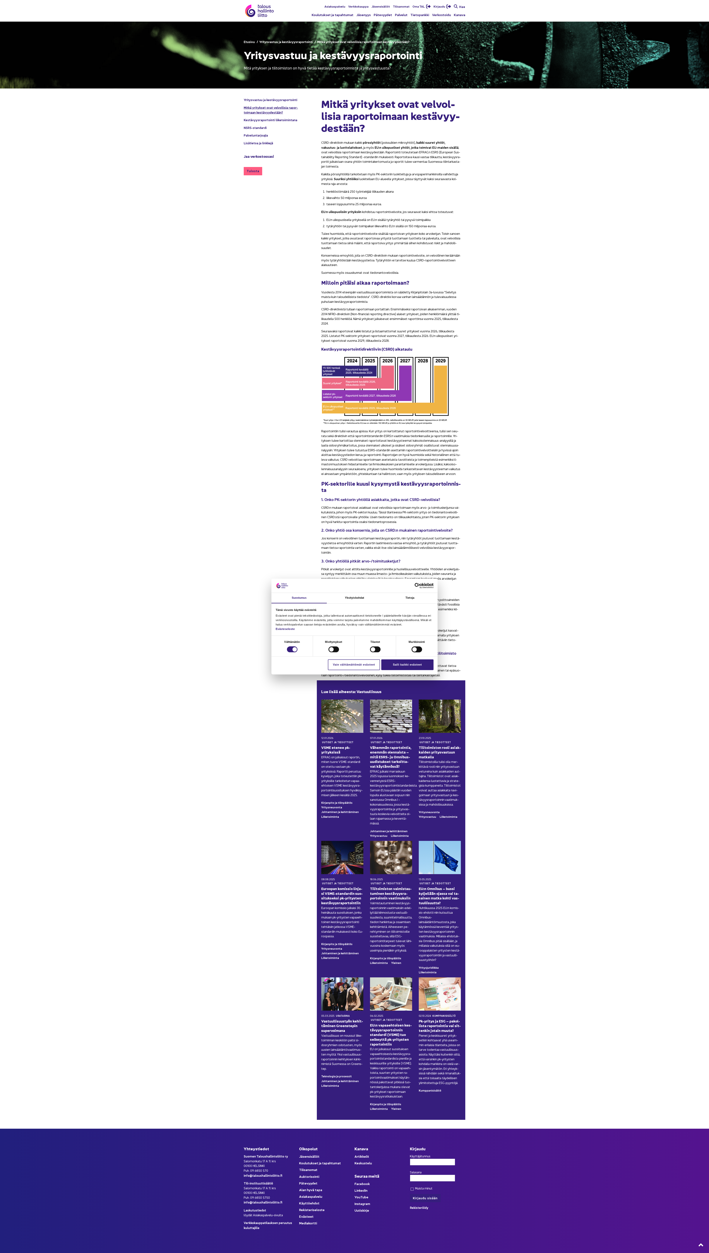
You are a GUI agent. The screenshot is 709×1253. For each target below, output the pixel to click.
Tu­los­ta (253, 171)
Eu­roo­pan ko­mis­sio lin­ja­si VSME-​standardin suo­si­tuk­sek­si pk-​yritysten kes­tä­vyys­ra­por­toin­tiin (342, 895)
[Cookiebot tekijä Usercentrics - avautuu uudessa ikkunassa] (417, 585)
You (357, 1197)
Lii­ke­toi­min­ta (330, 817)
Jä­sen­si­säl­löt (380, 6)
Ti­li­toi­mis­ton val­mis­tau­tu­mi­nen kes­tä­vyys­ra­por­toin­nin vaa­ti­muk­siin (391, 893)
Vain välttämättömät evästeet (354, 664)
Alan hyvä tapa (310, 1189)
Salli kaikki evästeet (407, 664)
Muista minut (423, 1188)
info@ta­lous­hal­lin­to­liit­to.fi (263, 1175)
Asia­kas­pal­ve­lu (334, 6)
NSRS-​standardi (255, 127)
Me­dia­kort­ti (308, 1223)
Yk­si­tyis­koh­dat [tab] (354, 597)
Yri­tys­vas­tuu (378, 836)
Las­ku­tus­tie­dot (255, 1210)
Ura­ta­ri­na (343, 1015)
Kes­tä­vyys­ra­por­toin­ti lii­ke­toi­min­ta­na (270, 120)
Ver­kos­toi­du (441, 14)
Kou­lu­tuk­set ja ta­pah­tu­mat (332, 14)
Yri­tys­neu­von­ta (331, 807)
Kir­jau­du (440, 6)
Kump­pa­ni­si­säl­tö (444, 1015)
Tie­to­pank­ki (419, 14)
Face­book (362, 1183)
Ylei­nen (396, 963)
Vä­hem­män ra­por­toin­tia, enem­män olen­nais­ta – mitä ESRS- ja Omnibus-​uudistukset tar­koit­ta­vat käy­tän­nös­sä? (390, 757)
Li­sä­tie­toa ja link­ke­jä (258, 143)
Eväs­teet (306, 1216)
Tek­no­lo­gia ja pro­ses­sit (336, 1076)
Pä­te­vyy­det (383, 14)
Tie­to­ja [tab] (409, 597)
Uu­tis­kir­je (361, 1210)
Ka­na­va (459, 14)
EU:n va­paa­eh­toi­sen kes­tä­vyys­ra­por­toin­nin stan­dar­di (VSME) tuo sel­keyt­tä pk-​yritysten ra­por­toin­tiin (391, 1034)
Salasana (416, 1172)
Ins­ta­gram (362, 1203)
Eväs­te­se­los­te (285, 629)
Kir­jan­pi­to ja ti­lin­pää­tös (336, 802)
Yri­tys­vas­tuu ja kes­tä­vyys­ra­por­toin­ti (270, 100)
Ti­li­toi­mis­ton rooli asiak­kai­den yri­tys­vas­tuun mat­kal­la (440, 752)
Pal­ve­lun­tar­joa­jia (256, 135)
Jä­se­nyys (363, 14)
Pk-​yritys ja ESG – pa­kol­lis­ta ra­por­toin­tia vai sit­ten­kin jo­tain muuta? (440, 1025)
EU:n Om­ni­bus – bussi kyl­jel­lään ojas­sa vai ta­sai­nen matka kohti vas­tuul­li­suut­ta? (439, 895)
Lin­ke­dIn (360, 1190)
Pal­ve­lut (401, 14)
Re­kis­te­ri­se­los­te (312, 1209)
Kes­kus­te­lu (363, 1163)
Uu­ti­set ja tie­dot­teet (338, 742)
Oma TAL (418, 6)
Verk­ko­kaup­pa (358, 6)
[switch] (333, 649)
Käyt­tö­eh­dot (309, 1203)
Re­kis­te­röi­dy (419, 1207)
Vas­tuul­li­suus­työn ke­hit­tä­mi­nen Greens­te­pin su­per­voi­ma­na (342, 1025)
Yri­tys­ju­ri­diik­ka (429, 967)
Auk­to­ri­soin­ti (309, 1176)
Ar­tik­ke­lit (361, 1156)
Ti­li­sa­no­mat (401, 6)
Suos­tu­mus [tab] (299, 597)
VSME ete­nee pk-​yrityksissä (335, 750)
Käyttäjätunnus (420, 1156)
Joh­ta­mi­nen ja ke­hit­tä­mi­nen (340, 812)
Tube (364, 1197)
